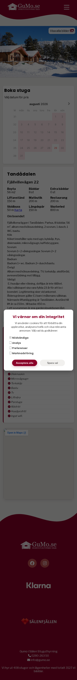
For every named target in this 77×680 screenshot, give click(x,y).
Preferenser (20, 348)
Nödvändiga (20, 338)
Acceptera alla (24, 362)
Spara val (52, 362)
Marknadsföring (22, 353)
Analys (16, 343)
